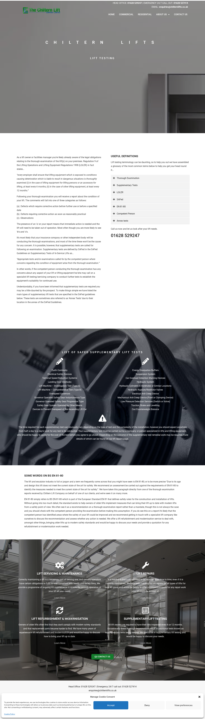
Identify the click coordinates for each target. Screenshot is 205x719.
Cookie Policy (9, 714)
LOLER (120, 192)
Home (111, 14)
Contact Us (180, 14)
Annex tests (122, 220)
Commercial (126, 14)
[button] (199, 696)
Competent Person (126, 213)
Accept (111, 705)
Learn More (59, 598)
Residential (145, 14)
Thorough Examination (128, 178)
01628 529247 (125, 235)
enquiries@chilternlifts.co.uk (102, 690)
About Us (161, 14)
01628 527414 (129, 686)
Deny (147, 705)
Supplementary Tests (127, 185)
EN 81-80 (121, 206)
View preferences (183, 705)
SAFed (120, 199)
